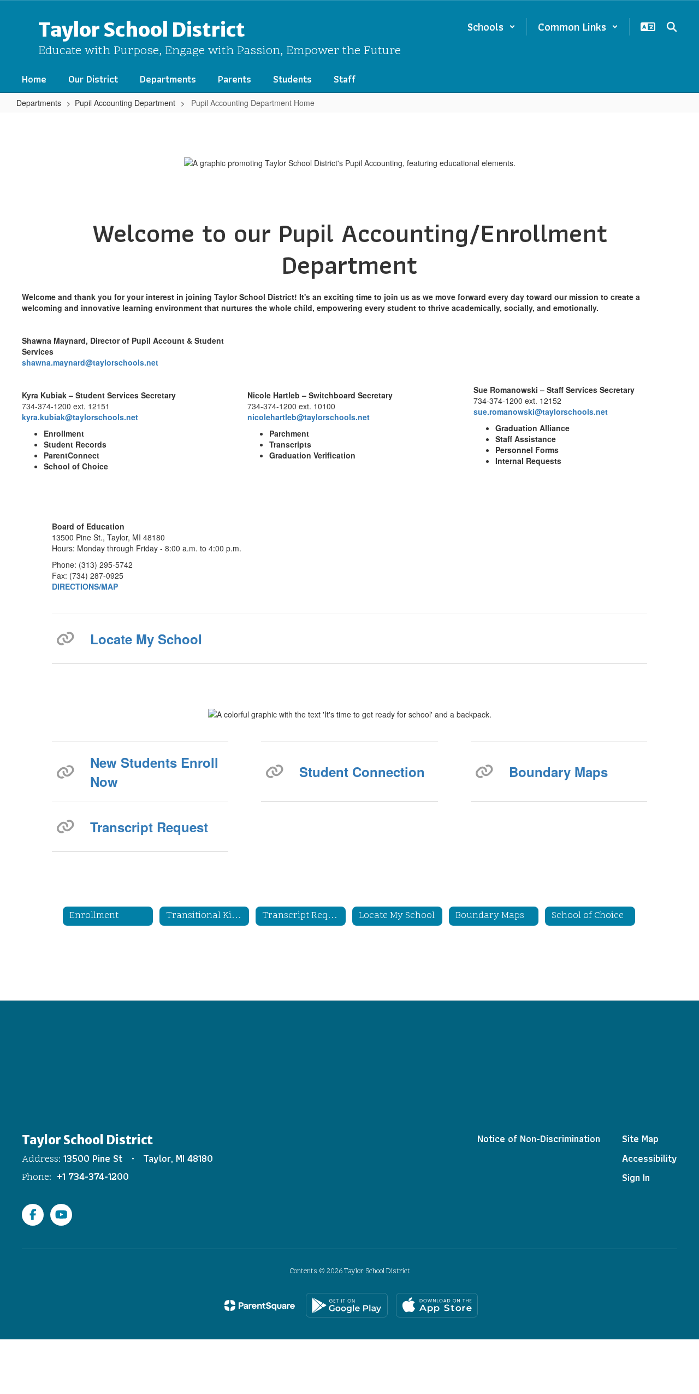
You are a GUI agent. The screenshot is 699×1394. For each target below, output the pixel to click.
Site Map (640, 1138)
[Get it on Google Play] (347, 1305)
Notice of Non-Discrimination (538, 1138)
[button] (491, 27)
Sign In (636, 1177)
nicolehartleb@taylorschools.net (308, 416)
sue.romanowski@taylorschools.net (540, 411)
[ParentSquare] (260, 1305)
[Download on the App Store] (437, 1305)
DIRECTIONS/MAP (85, 586)
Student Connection (362, 771)
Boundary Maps (558, 771)
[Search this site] (671, 26)
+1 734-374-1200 (93, 1176)
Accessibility (649, 1158)
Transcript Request (149, 826)
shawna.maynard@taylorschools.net (90, 362)
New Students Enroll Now (154, 771)
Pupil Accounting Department (125, 102)
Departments (38, 102)
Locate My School (146, 639)
